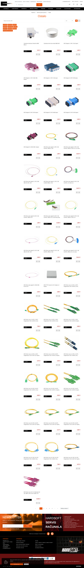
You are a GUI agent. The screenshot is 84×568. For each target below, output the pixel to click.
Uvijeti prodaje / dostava (20, 540)
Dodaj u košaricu (30, 54)
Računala (6, 8)
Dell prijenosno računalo (7, 30)
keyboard (5, 26)
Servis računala (47, 1)
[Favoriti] (37, 54)
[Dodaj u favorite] (39, 28)
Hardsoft (53, 522)
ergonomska (10, 26)
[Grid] (76, 21)
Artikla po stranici (64, 508)
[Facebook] (49, 533)
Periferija (24, 8)
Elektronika (67, 8)
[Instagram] (53, 533)
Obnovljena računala (20, 547)
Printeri (43, 8)
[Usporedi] (39, 26)
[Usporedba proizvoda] (39, 54)
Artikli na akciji (18, 1)
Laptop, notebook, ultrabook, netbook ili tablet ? (44, 542)
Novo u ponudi (26, 1)
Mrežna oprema (34, 8)
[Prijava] (77, 4)
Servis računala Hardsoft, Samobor (22, 544)
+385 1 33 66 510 (75, 1)
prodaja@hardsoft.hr (66, 1)
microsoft (5, 24)
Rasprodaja (33, 1)
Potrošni (50, 8)
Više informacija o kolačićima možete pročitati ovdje (19, 562)
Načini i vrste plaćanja (39, 544)
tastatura (14, 24)
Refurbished (77, 8)
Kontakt (81, 1)
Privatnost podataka (20, 542)
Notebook (14, 28)
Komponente (15, 8)
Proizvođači (39, 1)
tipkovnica (10, 24)
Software (58, 8)
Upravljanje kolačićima (39, 547)
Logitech (15, 26)
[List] (79, 21)
